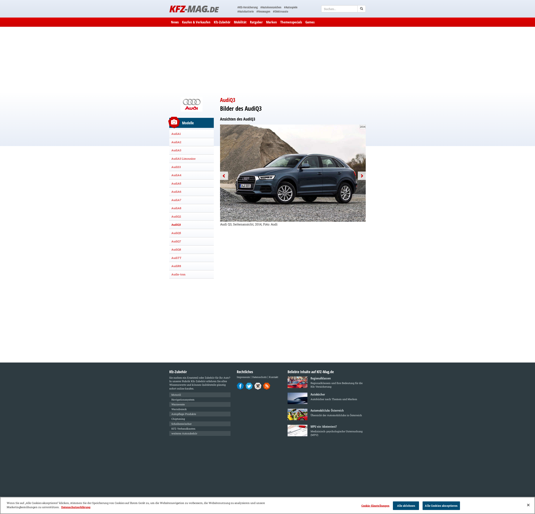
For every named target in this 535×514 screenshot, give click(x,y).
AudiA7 (176, 200)
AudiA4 (176, 175)
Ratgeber (256, 22)
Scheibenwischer (181, 423)
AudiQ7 (176, 241)
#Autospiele (290, 7)
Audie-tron (178, 274)
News (175, 22)
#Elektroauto (280, 11)
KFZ (193, 8)
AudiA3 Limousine (183, 158)
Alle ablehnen (406, 506)
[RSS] (266, 386)
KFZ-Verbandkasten (183, 428)
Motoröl (176, 394)
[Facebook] (240, 386)
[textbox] (343, 8)
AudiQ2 (176, 216)
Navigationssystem (183, 399)
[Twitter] (249, 386)
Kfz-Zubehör (222, 22)
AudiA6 (176, 191)
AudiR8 (176, 266)
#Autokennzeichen (270, 7)
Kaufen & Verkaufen (196, 22)
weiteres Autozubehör (184, 433)
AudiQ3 (176, 224)
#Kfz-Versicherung (247, 7)
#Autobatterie (245, 11)
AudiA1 (176, 134)
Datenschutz (259, 377)
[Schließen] (528, 505)
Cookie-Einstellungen (375, 506)
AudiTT (176, 258)
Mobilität (240, 22)
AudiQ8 (176, 249)
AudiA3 (176, 150)
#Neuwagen (263, 11)
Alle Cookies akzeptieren (441, 506)
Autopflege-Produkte (183, 414)
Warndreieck (179, 409)
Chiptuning (178, 418)
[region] (267, 505)
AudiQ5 (176, 233)
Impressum (243, 377)
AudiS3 (176, 167)
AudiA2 (176, 142)
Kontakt (273, 377)
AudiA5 (176, 183)
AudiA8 (176, 208)
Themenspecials (291, 22)
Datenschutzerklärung (75, 507)
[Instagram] (258, 386)
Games (310, 22)
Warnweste (178, 404)
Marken (271, 22)
